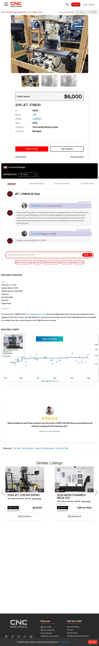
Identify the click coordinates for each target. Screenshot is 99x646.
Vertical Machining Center (16, 12)
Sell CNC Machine (73, 627)
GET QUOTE (67, 149)
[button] (49, 69)
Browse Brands (46, 633)
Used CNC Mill (61, 448)
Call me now (78, 262)
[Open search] (67, 4)
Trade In (70, 630)
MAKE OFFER (32, 149)
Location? (37, 262)
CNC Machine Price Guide (50, 636)
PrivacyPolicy (64, 642)
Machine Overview (62, 183)
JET (28, 12)
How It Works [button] (20, 157)
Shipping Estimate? (51, 262)
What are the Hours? (23, 262)
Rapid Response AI (36, 183)
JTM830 (34, 12)
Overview (11, 183)
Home (3, 12)
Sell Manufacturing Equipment (78, 636)
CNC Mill (16, 448)
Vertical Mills (27, 448)
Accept (92, 642)
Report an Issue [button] (77, 157)
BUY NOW (92, 12)
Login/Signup (89, 4)
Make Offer (13, 507)
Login (49, 627)
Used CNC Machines (44, 448)
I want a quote (66, 262)
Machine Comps (87, 183)
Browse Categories (48, 630)
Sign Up (43, 627)
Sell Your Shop (72, 633)
